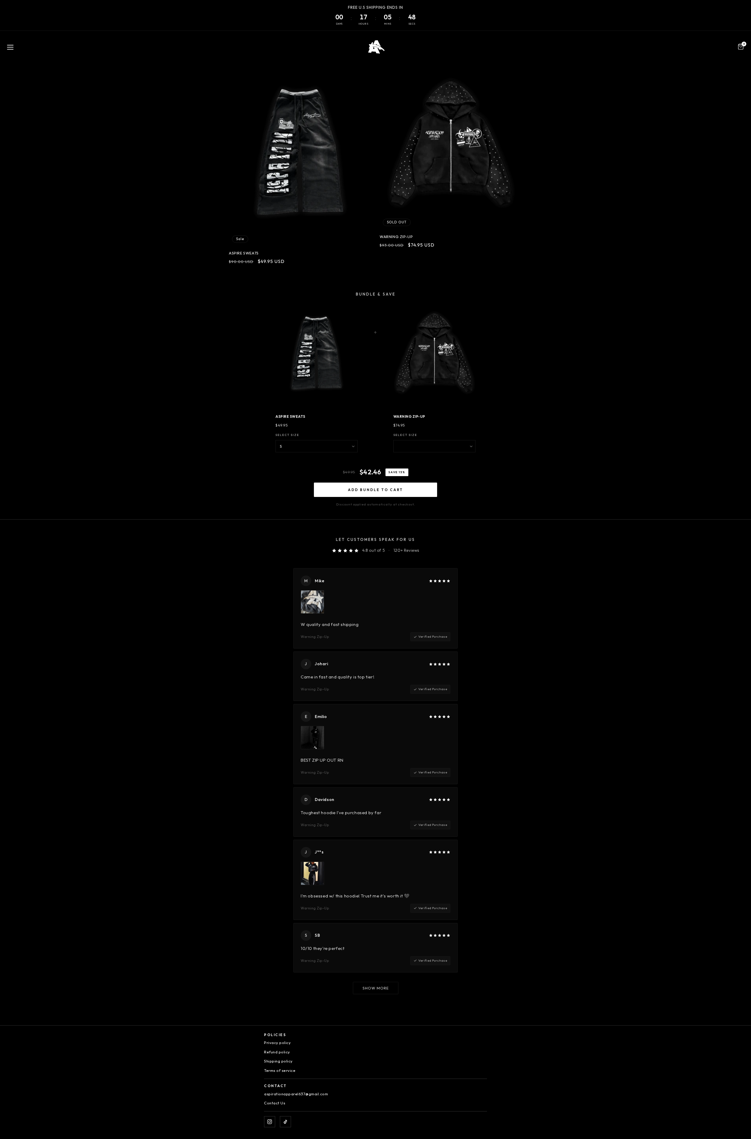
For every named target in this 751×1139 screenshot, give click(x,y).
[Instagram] (269, 1121)
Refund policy (277, 1052)
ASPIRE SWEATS (244, 253)
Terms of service (279, 1070)
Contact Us (274, 1103)
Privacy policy (277, 1042)
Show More (376, 988)
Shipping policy (278, 1061)
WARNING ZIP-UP (396, 236)
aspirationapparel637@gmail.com (296, 1094)
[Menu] (10, 47)
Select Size (287, 435)
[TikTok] (285, 1121)
